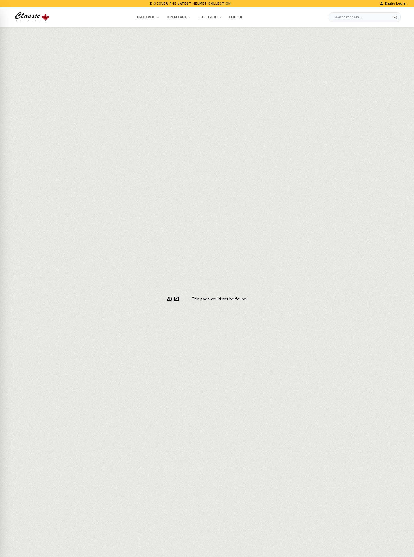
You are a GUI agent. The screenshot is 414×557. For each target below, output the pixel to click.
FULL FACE (207, 17)
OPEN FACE (176, 17)
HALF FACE (145, 17)
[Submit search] (395, 17)
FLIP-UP (236, 17)
